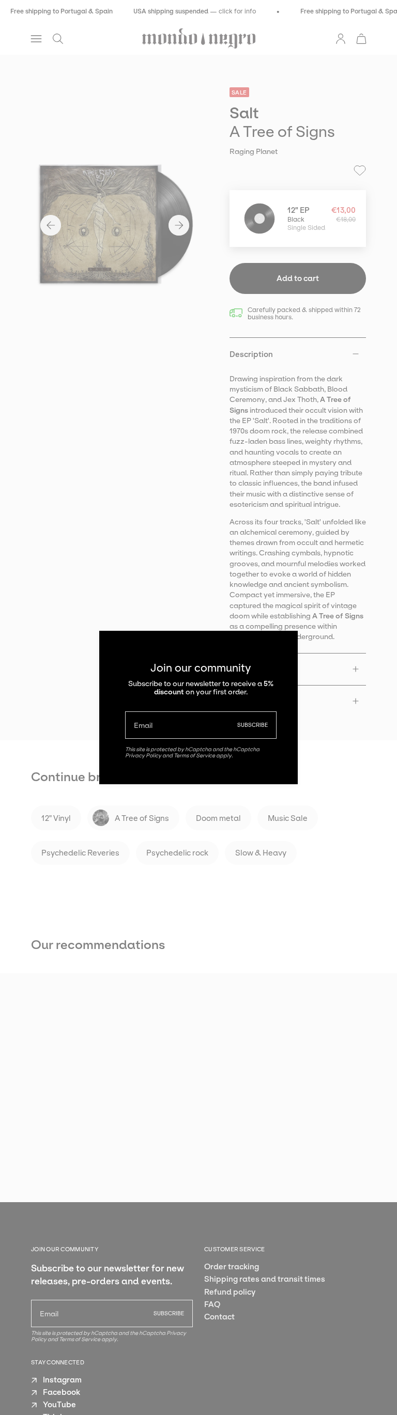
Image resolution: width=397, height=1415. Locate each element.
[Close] (282, 646)
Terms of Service (194, 755)
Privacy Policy (143, 755)
